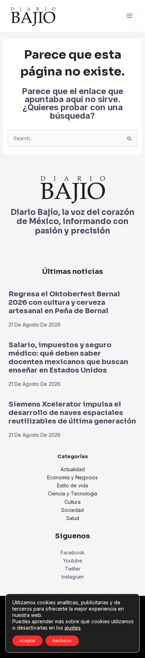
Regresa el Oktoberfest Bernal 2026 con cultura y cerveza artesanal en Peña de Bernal (64, 302)
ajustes (72, 628)
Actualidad (73, 469)
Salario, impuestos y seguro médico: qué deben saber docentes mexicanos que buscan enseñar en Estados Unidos (68, 358)
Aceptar (27, 640)
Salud (72, 518)
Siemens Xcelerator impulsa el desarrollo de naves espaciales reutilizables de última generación (72, 413)
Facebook (72, 552)
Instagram (73, 577)
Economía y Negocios (72, 477)
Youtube (72, 561)
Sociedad (72, 510)
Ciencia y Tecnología (72, 493)
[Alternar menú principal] (129, 16)
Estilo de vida (72, 485)
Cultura (72, 502)
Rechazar (62, 640)
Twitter (73, 569)
